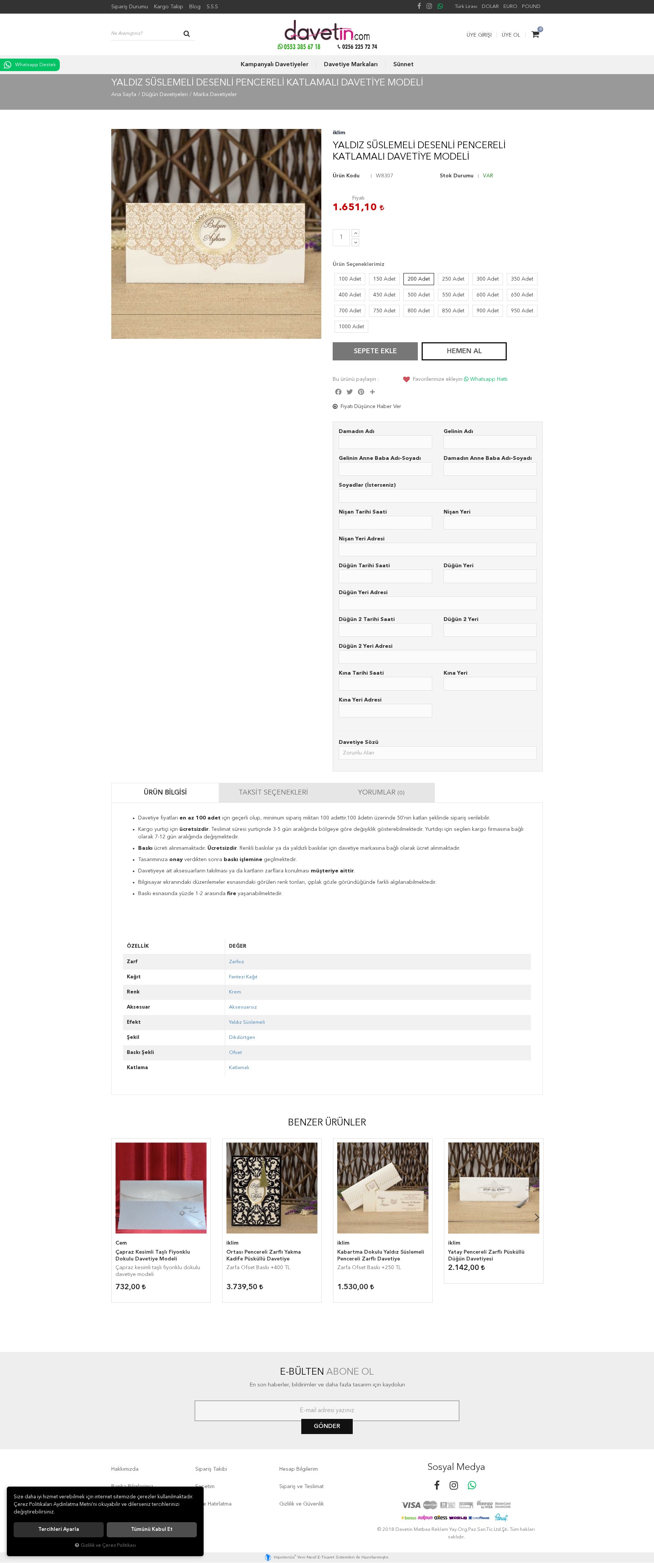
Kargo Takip (168, 6)
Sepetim (205, 1486)
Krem (235, 992)
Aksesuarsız (243, 1007)
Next (537, 1217)
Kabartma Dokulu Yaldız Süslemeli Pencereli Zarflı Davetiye (380, 1255)
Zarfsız (236, 961)
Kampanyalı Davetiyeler (274, 65)
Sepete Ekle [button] (375, 351)
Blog (195, 6)
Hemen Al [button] (464, 351)
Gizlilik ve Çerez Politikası (108, 1545)
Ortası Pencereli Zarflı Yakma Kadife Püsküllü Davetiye (263, 1255)
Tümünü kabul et (152, 1529)
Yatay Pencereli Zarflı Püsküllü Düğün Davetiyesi (486, 1255)
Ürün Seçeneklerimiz (359, 264)
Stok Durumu (456, 175)
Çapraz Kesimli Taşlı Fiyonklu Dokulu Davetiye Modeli (152, 1255)
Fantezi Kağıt (243, 977)
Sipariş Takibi (211, 1469)
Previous (117, 1217)
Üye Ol (511, 35)
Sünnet (403, 65)
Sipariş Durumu (129, 6)
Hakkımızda (125, 1469)
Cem (121, 1243)
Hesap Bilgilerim (298, 1469)
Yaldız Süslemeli (247, 1022)
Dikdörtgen (242, 1037)
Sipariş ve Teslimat (301, 1486)
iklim (339, 132)
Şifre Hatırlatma (213, 1504)
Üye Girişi (479, 35)
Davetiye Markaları (351, 65)
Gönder (327, 1426)
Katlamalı (239, 1067)
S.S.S (212, 6)
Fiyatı (358, 198)
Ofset (235, 1052)
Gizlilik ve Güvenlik (301, 1504)
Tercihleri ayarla (58, 1529)
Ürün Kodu (346, 175)
